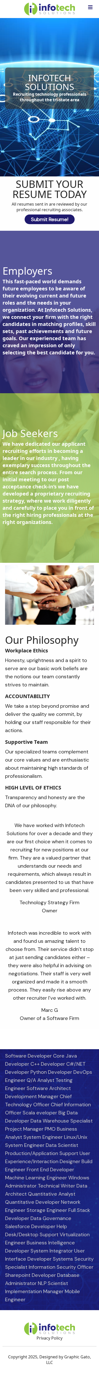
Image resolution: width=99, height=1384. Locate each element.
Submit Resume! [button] (49, 219)
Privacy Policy (49, 1338)
